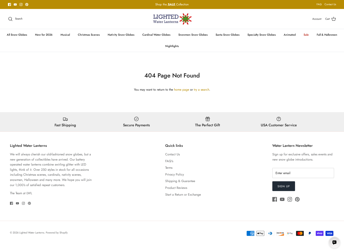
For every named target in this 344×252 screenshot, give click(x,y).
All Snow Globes (17, 35)
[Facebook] (9, 4)
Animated (290, 35)
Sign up (284, 186)
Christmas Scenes (89, 35)
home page (181, 89)
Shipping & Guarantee (180, 181)
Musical (65, 35)
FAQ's (169, 161)
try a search (201, 89)
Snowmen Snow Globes (193, 35)
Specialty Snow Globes (261, 35)
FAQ (319, 4)
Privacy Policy (174, 174)
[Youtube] (15, 4)
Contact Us (330, 4)
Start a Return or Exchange (183, 194)
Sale (306, 35)
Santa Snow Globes (227, 35)
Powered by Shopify (57, 232)
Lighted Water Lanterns (31, 232)
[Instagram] (21, 4)
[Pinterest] (26, 4)
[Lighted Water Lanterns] (172, 19)
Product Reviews (176, 187)
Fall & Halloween (327, 35)
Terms (168, 167)
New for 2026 (44, 35)
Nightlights (172, 46)
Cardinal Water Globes (156, 35)
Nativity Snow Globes (121, 35)
